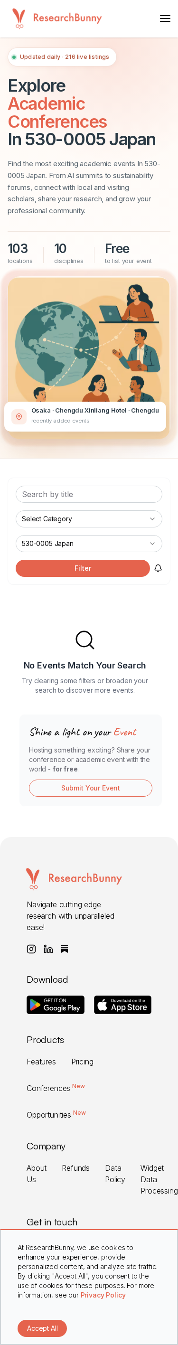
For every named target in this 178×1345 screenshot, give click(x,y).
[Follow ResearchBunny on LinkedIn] (48, 949)
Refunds (76, 1168)
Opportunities (56, 1114)
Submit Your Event (90, 788)
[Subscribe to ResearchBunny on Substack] (64, 949)
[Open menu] (165, 18)
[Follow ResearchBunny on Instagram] (31, 949)
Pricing (82, 1061)
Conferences (56, 1088)
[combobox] (89, 518)
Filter (83, 568)
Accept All (42, 1328)
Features (41, 1061)
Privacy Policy (103, 1295)
